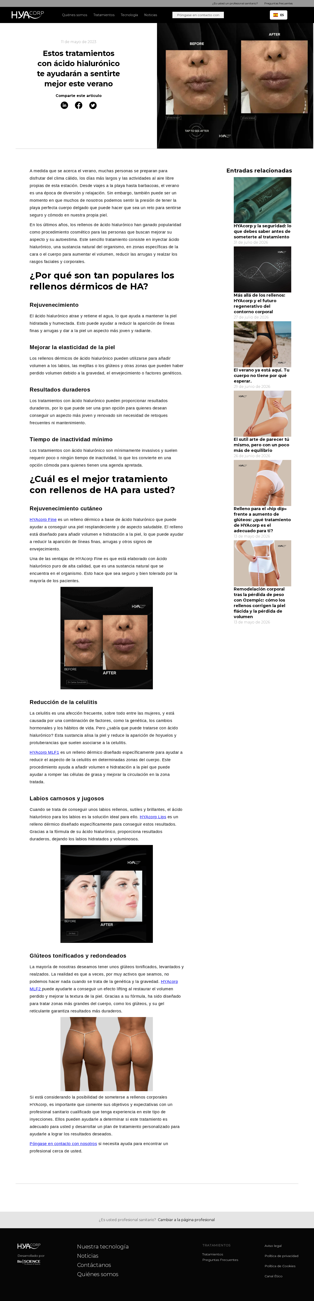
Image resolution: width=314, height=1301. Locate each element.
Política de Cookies (280, 1266)
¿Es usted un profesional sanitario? (235, 3)
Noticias (87, 1255)
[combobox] (278, 15)
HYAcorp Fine (43, 519)
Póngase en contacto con (198, 15)
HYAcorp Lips (153, 817)
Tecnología (129, 15)
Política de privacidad (281, 1256)
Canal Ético (274, 1276)
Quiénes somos (97, 1274)
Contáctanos (94, 1265)
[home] (29, 15)
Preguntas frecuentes (220, 1260)
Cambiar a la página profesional (186, 1220)
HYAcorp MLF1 (44, 752)
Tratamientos (212, 1254)
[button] (105, 15)
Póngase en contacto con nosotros (63, 1143)
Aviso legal (273, 1246)
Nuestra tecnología (103, 1246)
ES (282, 15)
